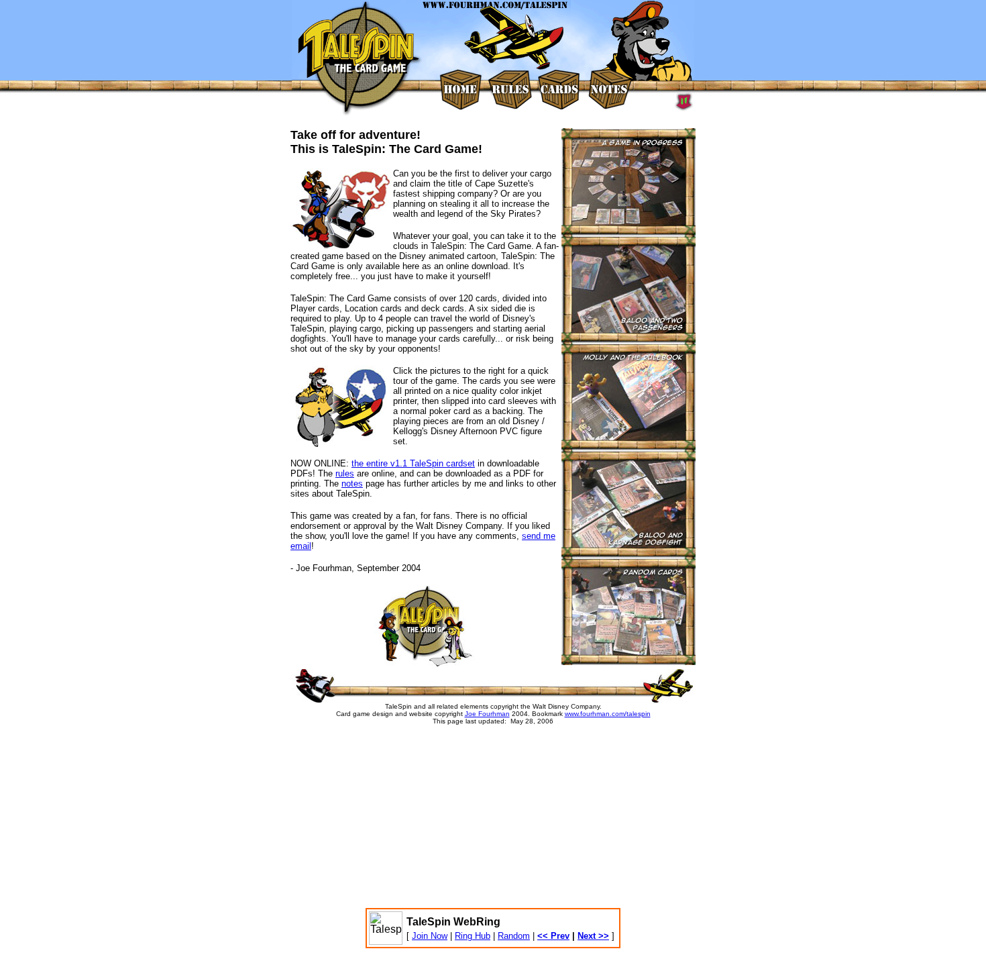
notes (352, 483)
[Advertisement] (449, 821)
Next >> (593, 936)
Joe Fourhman (487, 713)
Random (514, 936)
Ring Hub (472, 936)
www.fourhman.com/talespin (608, 713)
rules (344, 473)
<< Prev (553, 936)
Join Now (429, 936)
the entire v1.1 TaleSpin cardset (413, 463)
